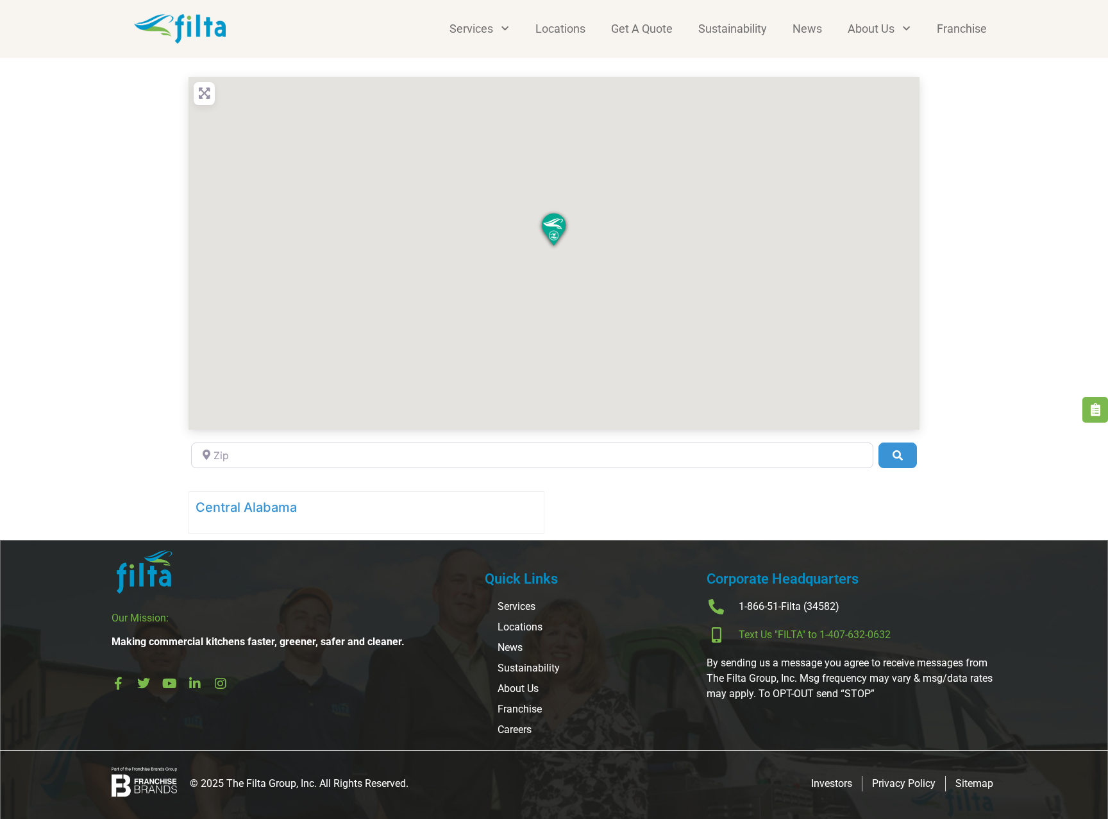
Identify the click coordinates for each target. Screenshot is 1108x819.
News (807, 28)
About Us (871, 28)
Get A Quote (642, 28)
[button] (554, 230)
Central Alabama (246, 507)
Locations (560, 28)
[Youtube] (169, 684)
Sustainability (732, 28)
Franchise (962, 28)
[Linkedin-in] (195, 684)
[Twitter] (143, 684)
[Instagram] (220, 684)
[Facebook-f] (118, 684)
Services (471, 28)
